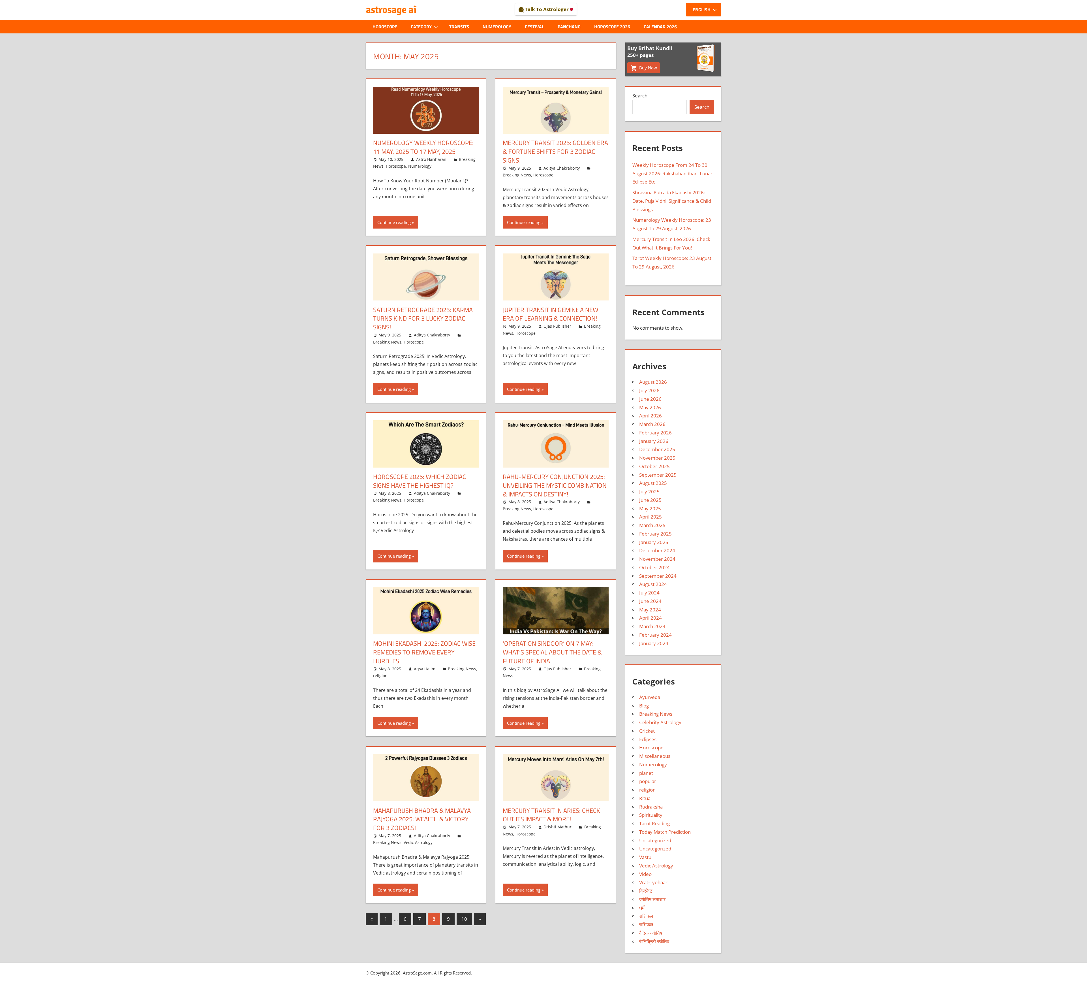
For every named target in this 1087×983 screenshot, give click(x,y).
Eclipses (647, 739)
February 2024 (655, 635)
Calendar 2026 (660, 26)
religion (380, 675)
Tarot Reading (654, 823)
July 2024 (649, 592)
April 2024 (650, 618)
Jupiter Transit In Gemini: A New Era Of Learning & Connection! (550, 314)
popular (647, 781)
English (702, 9)
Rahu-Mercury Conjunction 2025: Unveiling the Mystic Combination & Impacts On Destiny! (555, 485)
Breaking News (517, 175)
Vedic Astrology (418, 842)
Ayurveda (649, 697)
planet (646, 773)
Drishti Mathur (558, 827)
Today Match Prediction (665, 832)
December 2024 (657, 550)
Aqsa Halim (424, 668)
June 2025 (650, 500)
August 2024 (653, 584)
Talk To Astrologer (547, 9)
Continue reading (394, 222)
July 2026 (649, 390)
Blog (644, 705)
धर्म (642, 908)
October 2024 (654, 567)
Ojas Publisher (557, 326)
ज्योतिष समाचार (652, 899)
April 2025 (650, 516)
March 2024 (652, 626)
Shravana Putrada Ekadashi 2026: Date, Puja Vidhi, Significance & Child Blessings (671, 201)
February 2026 (655, 432)
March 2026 (652, 424)
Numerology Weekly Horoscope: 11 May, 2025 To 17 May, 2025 (423, 147)
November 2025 (657, 458)
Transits (459, 26)
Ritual (645, 798)
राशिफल (646, 916)
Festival (534, 26)
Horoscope (385, 26)
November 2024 (657, 559)
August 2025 (653, 483)
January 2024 (653, 643)
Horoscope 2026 (612, 26)
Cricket (647, 731)
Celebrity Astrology (660, 722)
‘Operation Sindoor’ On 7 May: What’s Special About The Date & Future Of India (552, 652)
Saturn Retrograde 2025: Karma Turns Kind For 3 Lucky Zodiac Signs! (423, 318)
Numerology (497, 26)
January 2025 (653, 542)
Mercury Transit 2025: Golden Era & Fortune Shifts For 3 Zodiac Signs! (555, 151)
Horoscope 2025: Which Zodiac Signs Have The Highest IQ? (419, 481)
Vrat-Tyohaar (653, 882)
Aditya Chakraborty (562, 168)
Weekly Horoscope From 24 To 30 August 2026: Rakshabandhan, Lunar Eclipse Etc (672, 173)
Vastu (645, 857)
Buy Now (647, 68)
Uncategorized (655, 840)
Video (645, 874)
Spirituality (650, 815)
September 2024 (658, 576)
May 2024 (650, 609)
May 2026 (650, 407)
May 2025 (650, 508)
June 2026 (650, 399)
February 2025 (655, 533)
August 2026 (653, 382)
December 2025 (657, 449)
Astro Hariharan (431, 159)
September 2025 (658, 475)
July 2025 (649, 491)
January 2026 (653, 441)
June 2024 (650, 601)
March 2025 (652, 525)
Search (639, 95)
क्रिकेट (645, 891)
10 (464, 919)
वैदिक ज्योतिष (650, 933)
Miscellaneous (654, 756)
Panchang (569, 26)
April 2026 (650, 415)
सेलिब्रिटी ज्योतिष (654, 941)
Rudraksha (651, 806)
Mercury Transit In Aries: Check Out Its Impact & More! (551, 815)
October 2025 (654, 466)
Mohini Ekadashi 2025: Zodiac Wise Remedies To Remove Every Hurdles (424, 652)
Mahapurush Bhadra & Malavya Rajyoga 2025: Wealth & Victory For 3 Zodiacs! (422, 819)
